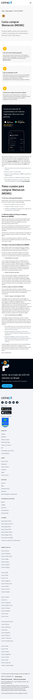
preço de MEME (26, 181)
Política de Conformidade (19, 679)
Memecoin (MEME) (18, 11)
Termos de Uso (18, 676)
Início (3, 11)
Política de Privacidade (6, 679)
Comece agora (7, 386)
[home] (6, 2)
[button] (30, 3)
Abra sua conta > (7, 60)
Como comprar (9, 11)
